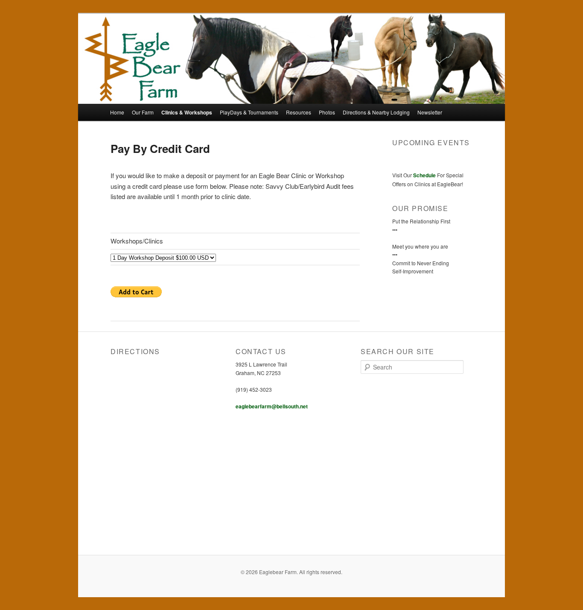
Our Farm (143, 112)
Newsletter (429, 112)
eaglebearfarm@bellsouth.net (272, 406)
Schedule (424, 175)
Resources (298, 112)
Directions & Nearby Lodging (376, 112)
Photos (327, 112)
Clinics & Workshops (186, 112)
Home (117, 112)
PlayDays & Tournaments (249, 112)
